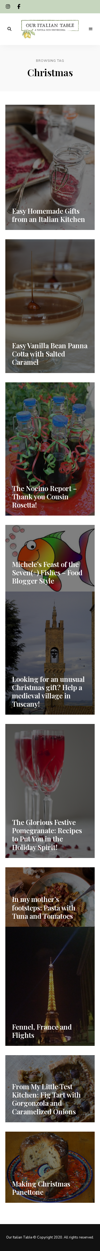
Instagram (8, 6)
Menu (90, 29)
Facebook (18, 6)
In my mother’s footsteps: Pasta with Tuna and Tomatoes (43, 907)
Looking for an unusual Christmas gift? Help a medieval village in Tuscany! (48, 691)
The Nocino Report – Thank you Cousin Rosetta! (44, 496)
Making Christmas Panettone (41, 1188)
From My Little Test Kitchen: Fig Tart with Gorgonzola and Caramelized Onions (46, 1099)
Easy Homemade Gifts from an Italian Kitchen (48, 215)
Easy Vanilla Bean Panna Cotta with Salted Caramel (49, 354)
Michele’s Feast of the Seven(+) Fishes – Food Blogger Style (47, 572)
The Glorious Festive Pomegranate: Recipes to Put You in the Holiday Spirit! (47, 834)
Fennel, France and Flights (42, 1031)
